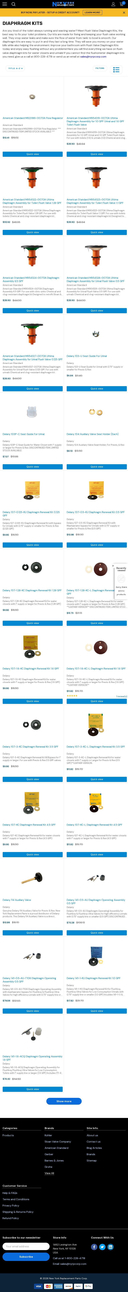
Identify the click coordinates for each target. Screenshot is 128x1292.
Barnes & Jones (54, 1160)
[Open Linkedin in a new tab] (110, 1247)
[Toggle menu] (4, 4)
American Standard (56, 1148)
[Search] (13, 4)
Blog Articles (94, 1148)
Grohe (48, 1167)
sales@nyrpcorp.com (93, 56)
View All (49, 1173)
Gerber (49, 1154)
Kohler (48, 1135)
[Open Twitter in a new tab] (102, 1247)
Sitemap (92, 1160)
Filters (100, 68)
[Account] (112, 4)
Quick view (32, 154)
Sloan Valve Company (58, 1141)
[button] (116, 69)
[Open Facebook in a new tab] (94, 1247)
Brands (91, 1154)
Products (8, 1135)
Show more (64, 1101)
